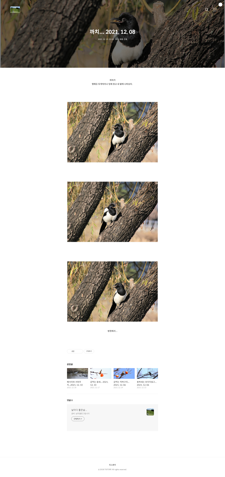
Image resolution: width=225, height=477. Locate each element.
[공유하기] (76, 351)
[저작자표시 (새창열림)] (95, 351)
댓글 (70, 400)
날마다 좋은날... (79, 409)
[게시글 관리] (80, 351)
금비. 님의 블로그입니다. (80, 413)
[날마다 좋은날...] (23, 10)
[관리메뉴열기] (220, 5)
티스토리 (112, 464)
